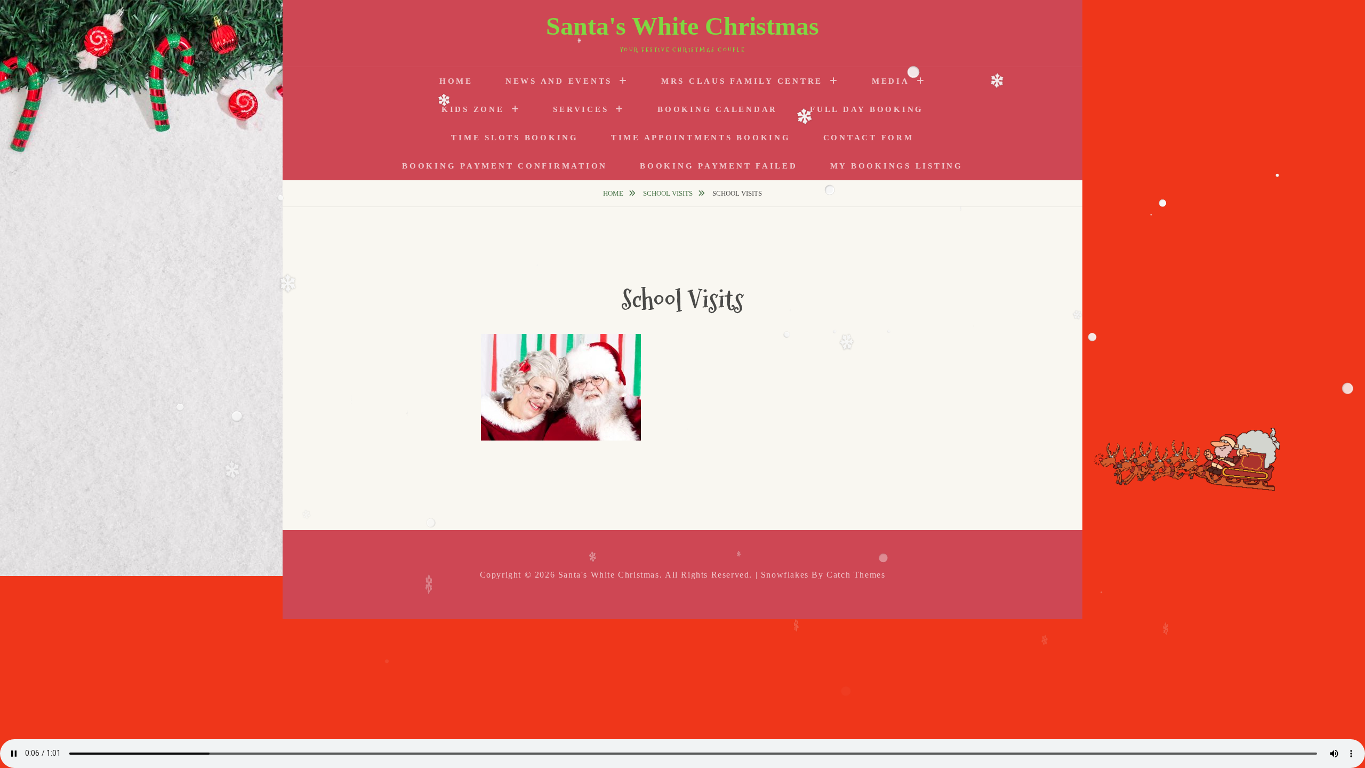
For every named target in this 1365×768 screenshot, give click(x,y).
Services (580, 109)
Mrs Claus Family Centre (742, 81)
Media (891, 81)
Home (456, 81)
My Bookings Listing (896, 166)
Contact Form (868, 137)
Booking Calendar (717, 109)
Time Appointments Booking (701, 137)
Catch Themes (855, 574)
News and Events (558, 81)
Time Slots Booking (515, 137)
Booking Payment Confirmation (504, 166)
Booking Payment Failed (719, 166)
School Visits (668, 193)
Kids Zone (472, 109)
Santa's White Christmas (682, 26)
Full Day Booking (867, 109)
